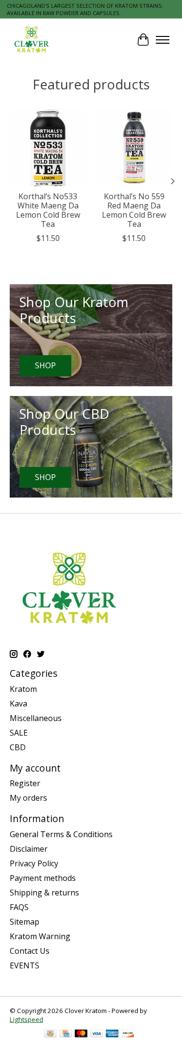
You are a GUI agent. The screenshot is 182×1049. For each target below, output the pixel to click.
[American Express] (112, 1034)
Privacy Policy (34, 863)
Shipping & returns (44, 892)
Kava (18, 703)
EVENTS (24, 965)
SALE (19, 732)
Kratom (23, 689)
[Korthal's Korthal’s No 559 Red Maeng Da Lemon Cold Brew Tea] (134, 147)
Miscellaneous (36, 718)
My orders (28, 797)
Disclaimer (29, 848)
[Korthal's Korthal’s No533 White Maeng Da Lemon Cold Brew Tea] (48, 147)
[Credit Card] (66, 1034)
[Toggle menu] (162, 40)
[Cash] (50, 1034)
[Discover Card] (128, 1034)
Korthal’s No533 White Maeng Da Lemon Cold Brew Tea (48, 210)
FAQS (19, 907)
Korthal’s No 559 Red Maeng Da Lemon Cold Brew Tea (134, 210)
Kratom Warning (40, 936)
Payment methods (43, 878)
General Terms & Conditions (61, 834)
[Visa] (96, 1034)
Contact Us (30, 951)
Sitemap (24, 921)
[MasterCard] (81, 1034)
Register (25, 783)
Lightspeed (26, 1019)
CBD (18, 747)
